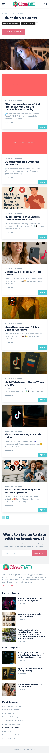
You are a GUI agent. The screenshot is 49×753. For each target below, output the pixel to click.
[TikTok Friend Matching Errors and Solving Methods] (24, 471)
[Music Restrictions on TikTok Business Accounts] (24, 308)
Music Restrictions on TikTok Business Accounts (22, 328)
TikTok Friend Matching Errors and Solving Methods (23, 491)
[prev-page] (3, 517)
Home (4, 13)
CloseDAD (9, 122)
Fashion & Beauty (28, 24)
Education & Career (13, 100)
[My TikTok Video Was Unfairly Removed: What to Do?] (24, 198)
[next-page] (7, 517)
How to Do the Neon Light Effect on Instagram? (29, 599)
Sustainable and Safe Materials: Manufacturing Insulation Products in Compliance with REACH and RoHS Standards (31, 634)
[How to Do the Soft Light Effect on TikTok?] (9, 619)
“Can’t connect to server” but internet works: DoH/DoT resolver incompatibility (22, 107)
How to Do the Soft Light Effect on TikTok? (29, 615)
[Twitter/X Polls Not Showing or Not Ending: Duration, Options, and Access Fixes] (9, 658)
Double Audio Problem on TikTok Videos (29, 685)
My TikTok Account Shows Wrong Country (30, 669)
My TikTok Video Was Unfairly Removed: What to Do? (22, 218)
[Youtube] (12, 586)
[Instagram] (8, 586)
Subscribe (39, 553)
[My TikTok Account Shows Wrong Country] (24, 363)
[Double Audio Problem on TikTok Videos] (24, 253)
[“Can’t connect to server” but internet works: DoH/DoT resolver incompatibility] (24, 85)
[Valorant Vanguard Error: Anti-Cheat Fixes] (24, 143)
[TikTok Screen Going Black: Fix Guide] (24, 416)
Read (42, 127)
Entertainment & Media (11, 24)
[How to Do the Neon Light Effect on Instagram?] (9, 603)
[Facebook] (3, 586)
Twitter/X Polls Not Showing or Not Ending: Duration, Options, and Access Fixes (30, 655)
